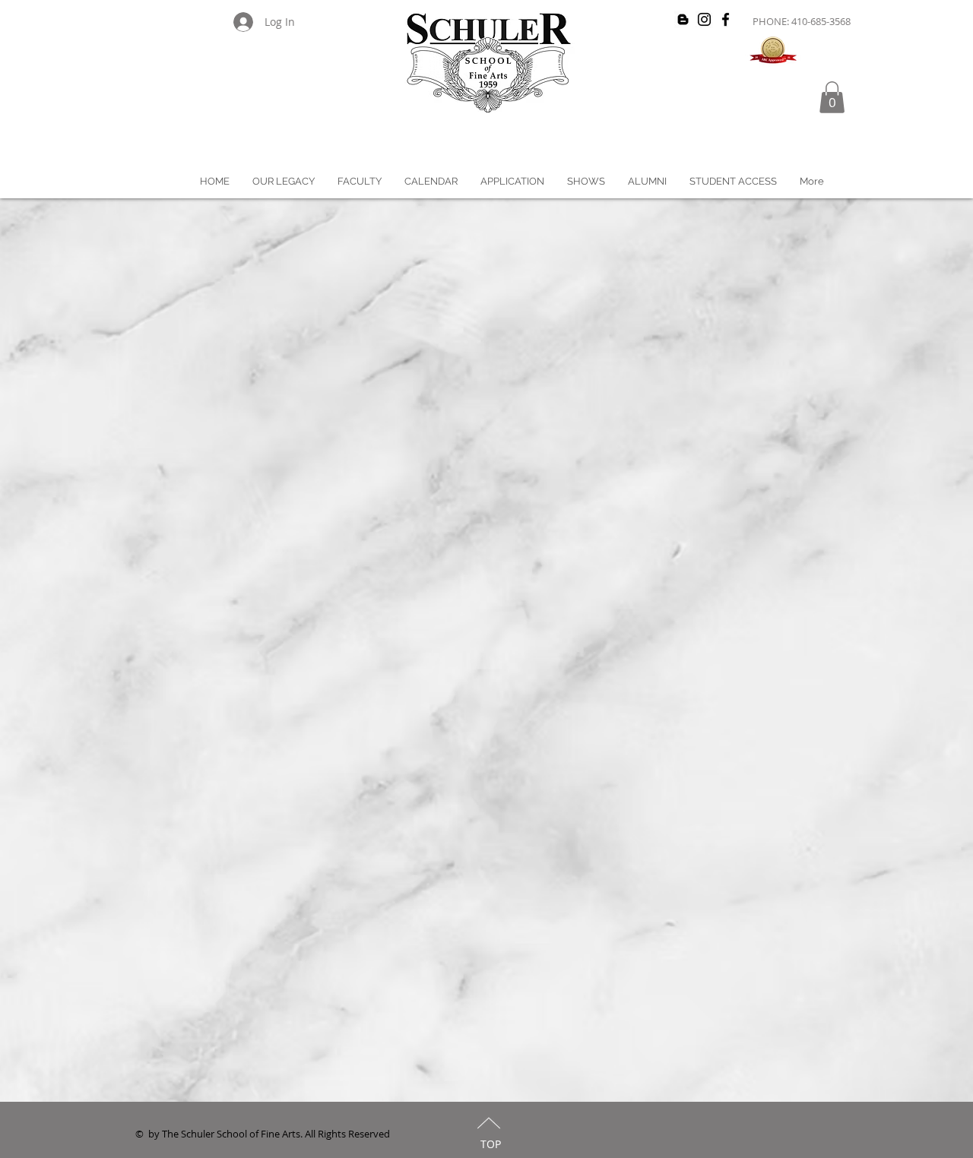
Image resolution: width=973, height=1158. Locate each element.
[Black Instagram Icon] (704, 19)
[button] (832, 97)
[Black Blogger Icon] (683, 19)
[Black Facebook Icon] (725, 19)
